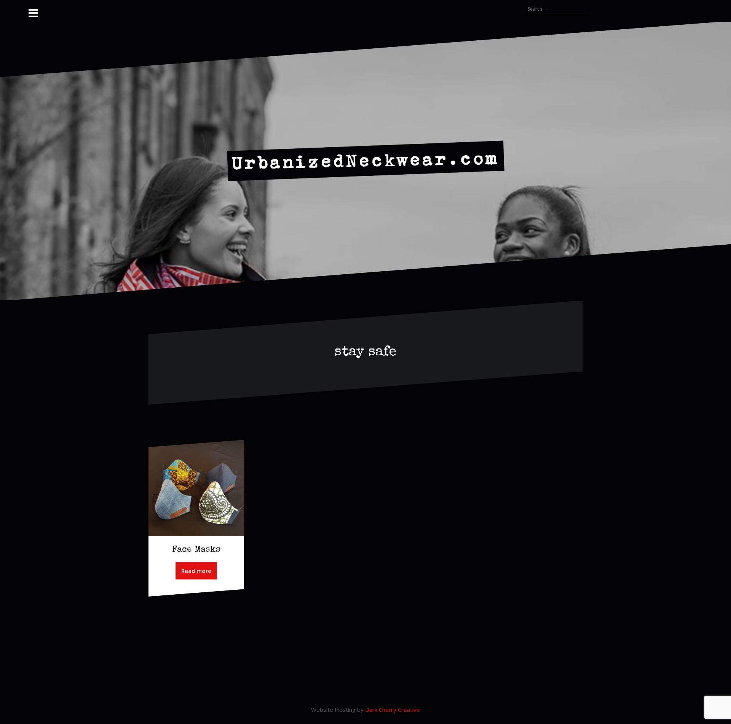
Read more (196, 570)
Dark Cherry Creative (392, 709)
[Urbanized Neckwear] (366, 160)
